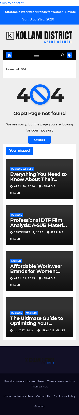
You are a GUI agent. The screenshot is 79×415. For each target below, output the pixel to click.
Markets (31, 313)
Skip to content (11, 3)
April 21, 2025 (25, 278)
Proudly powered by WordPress (24, 381)
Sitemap (39, 406)
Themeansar (39, 386)
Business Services (22, 169)
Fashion (16, 261)
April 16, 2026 (25, 186)
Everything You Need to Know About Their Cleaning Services (38, 179)
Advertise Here (23, 396)
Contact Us (43, 396)
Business (16, 215)
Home (10, 69)
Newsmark (64, 381)
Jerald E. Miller (53, 330)
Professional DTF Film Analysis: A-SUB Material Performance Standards (38, 225)
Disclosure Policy (64, 396)
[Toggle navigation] (36, 55)
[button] (62, 55)
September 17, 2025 (29, 232)
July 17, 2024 (24, 330)
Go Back (39, 139)
